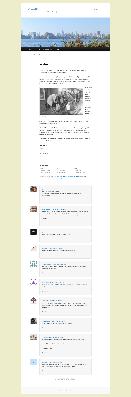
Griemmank (45, 282)
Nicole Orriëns (45, 321)
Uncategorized (78, 176)
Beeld (41, 168)
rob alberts (44, 337)
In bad (58, 168)
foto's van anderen (56, 176)
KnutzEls (33, 9)
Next (101, 55)
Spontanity (44, 189)
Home (29, 49)
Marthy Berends (46, 209)
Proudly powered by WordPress (65, 391)
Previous (95, 55)
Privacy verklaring (47, 49)
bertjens (44, 248)
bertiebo (44, 362)
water (46, 178)
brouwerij (41, 178)
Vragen (76, 168)
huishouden (71, 176)
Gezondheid (64, 176)
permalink (63, 178)
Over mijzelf (37, 49)
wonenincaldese (46, 264)
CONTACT (58, 49)
